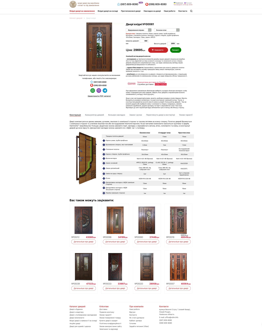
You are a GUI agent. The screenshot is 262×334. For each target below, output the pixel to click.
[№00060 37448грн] (147, 219)
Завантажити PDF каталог (99, 96)
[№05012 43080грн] (83, 219)
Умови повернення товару (110, 318)
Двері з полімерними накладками (83, 315)
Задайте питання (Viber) (139, 326)
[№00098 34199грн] (115, 219)
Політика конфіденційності (110, 323)
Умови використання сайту (110, 326)
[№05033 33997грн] (115, 265)
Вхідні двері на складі (108, 11)
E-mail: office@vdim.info (168, 317)
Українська (179, 3)
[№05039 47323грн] (83, 265)
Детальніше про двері (83, 242)
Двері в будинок (76, 309)
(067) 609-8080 (129, 4)
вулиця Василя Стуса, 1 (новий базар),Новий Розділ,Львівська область (174, 311)
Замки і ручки (135, 115)
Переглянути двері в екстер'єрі (160, 115)
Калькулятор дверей (94, 115)
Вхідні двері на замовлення (82, 11)
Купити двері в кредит (108, 321)
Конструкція (75, 115)
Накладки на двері (152, 11)
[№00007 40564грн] (178, 265)
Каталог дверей (76, 18)
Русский (189, 3)
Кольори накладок (116, 115)
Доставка (103, 309)
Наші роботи (169, 11)
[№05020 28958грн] (147, 265)
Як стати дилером (136, 318)
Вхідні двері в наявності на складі (83, 321)
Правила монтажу (106, 312)
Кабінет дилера (135, 321)
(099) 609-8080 (158, 4)
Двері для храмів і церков (80, 326)
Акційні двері (75, 323)
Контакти (182, 11)
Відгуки (132, 312)
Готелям (132, 323)
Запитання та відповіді (108, 329)
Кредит (175, 50)
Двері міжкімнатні (77, 318)
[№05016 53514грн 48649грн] (178, 219)
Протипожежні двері (131, 11)
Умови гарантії (185, 115)
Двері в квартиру (77, 312)
